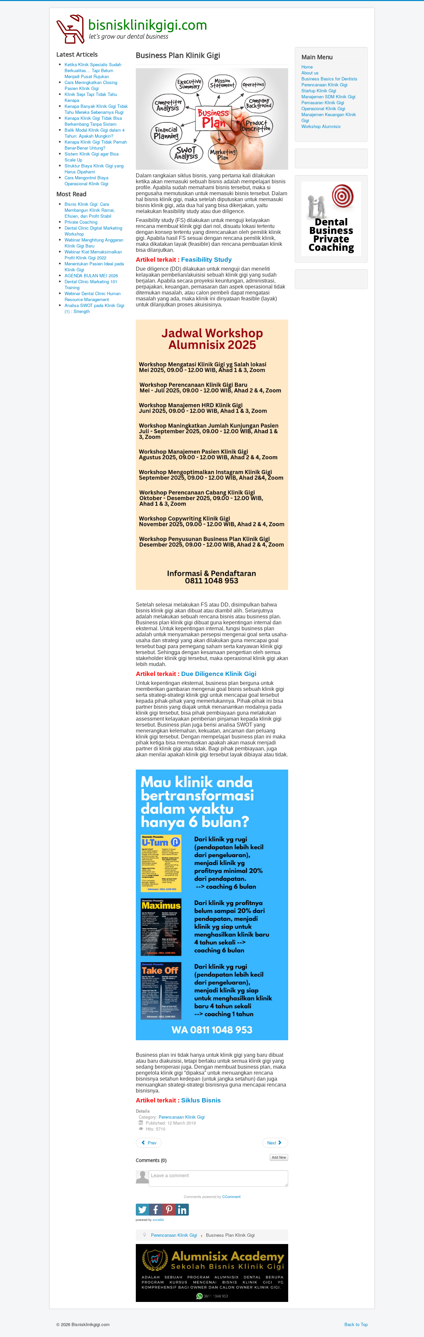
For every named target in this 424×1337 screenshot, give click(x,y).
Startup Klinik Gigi (318, 91)
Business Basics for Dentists (329, 79)
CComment (231, 1196)
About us (310, 73)
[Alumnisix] (212, 1272)
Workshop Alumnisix (321, 126)
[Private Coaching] (331, 218)
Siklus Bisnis (201, 1100)
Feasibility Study (206, 259)
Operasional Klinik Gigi (323, 108)
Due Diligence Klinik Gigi (218, 673)
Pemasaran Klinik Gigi (322, 103)
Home (307, 67)
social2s (158, 1220)
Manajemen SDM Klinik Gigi (328, 97)
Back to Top (356, 1324)
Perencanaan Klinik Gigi (182, 1117)
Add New (279, 1157)
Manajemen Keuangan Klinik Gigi (328, 117)
